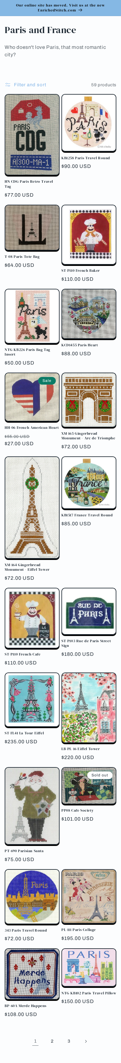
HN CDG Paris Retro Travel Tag (29, 184)
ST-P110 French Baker (80, 270)
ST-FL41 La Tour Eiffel (24, 733)
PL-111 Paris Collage (78, 930)
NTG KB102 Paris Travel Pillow (88, 993)
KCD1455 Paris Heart (79, 345)
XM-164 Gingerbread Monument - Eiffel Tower (27, 567)
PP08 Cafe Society (77, 810)
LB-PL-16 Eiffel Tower (80, 749)
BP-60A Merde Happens (26, 1006)
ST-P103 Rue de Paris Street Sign (86, 643)
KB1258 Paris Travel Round (85, 158)
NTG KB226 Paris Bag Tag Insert (27, 352)
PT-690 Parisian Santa (24, 851)
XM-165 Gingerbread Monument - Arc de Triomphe (88, 436)
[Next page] (85, 1041)
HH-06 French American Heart (32, 427)
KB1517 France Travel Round (87, 515)
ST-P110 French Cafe (22, 654)
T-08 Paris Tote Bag (22, 256)
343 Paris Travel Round (26, 930)
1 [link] (35, 1041)
